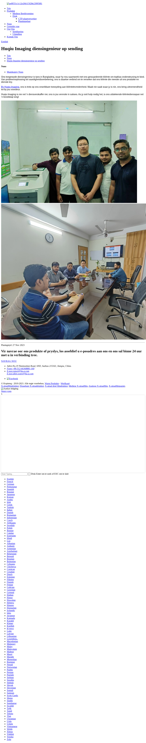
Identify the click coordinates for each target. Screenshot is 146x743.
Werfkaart (65, 383)
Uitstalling (17, 34)
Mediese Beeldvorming (23, 13)
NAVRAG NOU (9, 361)
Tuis (9, 8)
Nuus (9, 24)
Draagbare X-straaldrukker (32, 386)
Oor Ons (11, 29)
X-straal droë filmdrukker (56, 386)
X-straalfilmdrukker (10, 386)
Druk (15, 16)
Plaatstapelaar (24, 21)
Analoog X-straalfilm (98, 386)
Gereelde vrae (13, 26)
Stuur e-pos (6, 391)
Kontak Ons (12, 37)
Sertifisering (18, 31)
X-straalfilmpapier (117, 386)
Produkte (11, 11)
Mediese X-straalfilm (78, 386)
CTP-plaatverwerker (27, 18)
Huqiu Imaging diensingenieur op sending (26, 61)
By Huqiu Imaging (10, 87)
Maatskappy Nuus (15, 72)
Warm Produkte (52, 383)
